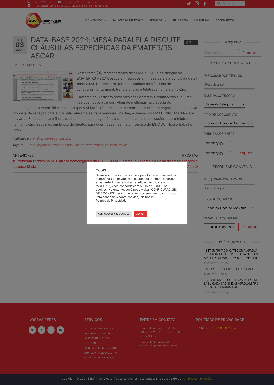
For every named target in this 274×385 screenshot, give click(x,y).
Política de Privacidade (111, 200)
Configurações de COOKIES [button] (113, 213)
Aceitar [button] (140, 213)
